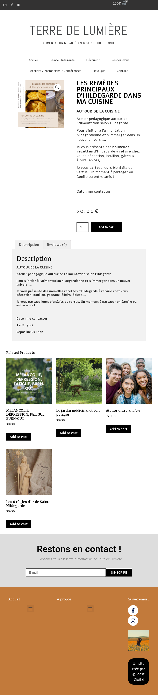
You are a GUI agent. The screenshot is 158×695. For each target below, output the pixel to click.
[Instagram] (18, 5)
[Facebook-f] (12, 5)
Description (29, 245)
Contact (122, 71)
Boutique (99, 71)
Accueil (33, 60)
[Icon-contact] (5, 5)
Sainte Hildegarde (62, 60)
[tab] (29, 244)
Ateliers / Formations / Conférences (55, 71)
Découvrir (93, 60)
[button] (30, 608)
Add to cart (107, 227)
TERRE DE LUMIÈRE (79, 30)
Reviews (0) (57, 245)
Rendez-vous (120, 60)
